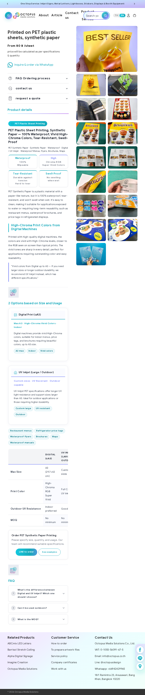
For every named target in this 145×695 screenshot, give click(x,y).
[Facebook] (140, 649)
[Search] (8, 15)
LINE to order (26, 552)
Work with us (58, 668)
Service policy (59, 656)
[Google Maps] (140, 666)
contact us (24, 88)
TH (116, 15)
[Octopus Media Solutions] (24, 15)
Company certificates (64, 662)
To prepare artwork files (65, 649)
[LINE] (140, 658)
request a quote (28, 98)
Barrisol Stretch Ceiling (21, 649)
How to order (59, 643)
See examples (49, 552)
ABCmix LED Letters (19, 643)
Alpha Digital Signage (20, 656)
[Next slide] (134, 4)
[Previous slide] (8, 4)
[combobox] (93, 15)
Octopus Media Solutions (22, 668)
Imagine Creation (18, 662)
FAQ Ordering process (33, 78)
